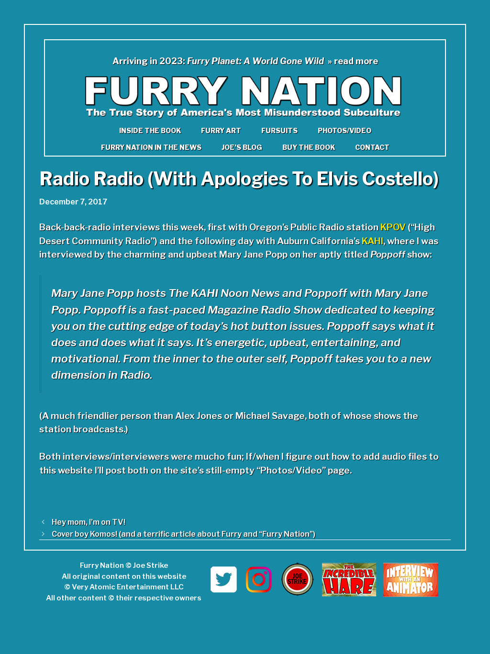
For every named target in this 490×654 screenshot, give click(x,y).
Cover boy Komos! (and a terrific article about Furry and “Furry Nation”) (183, 534)
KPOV (393, 227)
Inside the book (150, 130)
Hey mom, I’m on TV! (88, 522)
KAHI (372, 241)
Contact (372, 147)
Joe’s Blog (242, 147)
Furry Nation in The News (151, 147)
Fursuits (279, 130)
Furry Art (221, 130)
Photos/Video (344, 130)
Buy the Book (308, 147)
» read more (353, 61)
